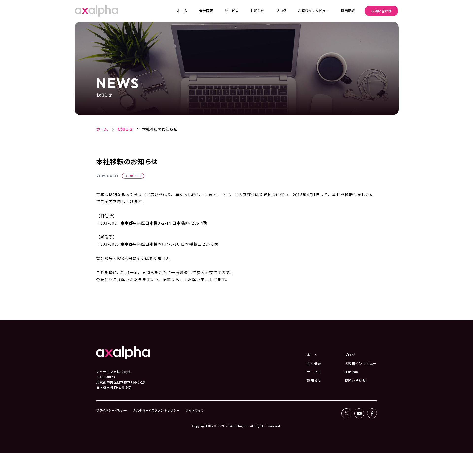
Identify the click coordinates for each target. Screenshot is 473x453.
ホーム (102, 129)
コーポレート (133, 176)
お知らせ (125, 129)
